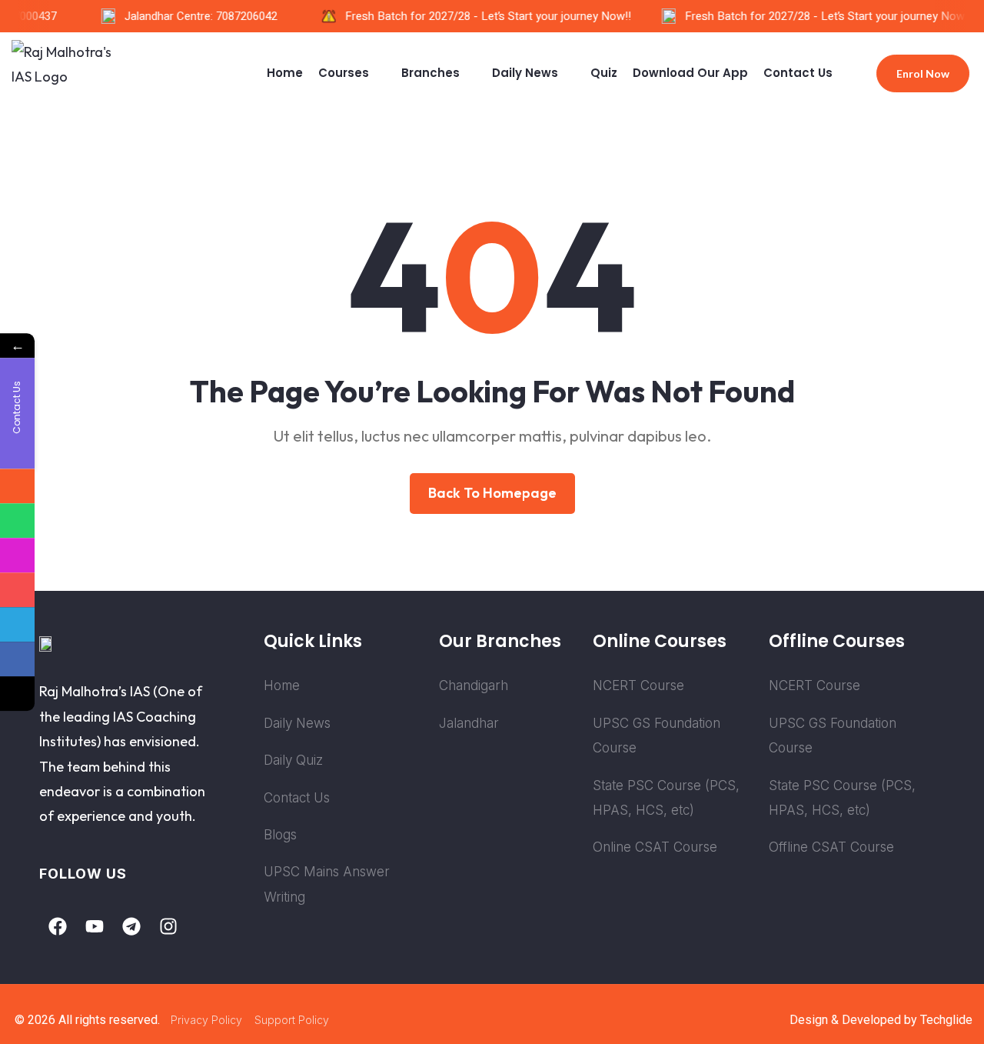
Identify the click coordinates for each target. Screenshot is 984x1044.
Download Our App (690, 73)
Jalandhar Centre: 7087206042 (194, 16)
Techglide (946, 1019)
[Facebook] (57, 926)
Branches (430, 73)
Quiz (603, 73)
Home (285, 73)
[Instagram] (168, 926)
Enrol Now (922, 73)
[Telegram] (131, 926)
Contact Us (798, 73)
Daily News (525, 73)
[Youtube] (94, 926)
